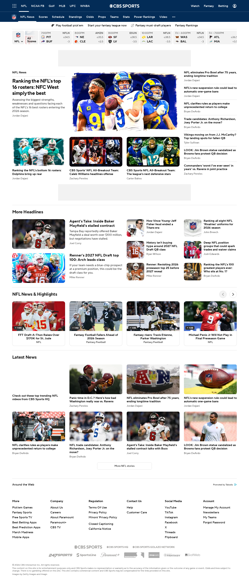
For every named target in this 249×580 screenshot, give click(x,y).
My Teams (209, 522)
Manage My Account (216, 512)
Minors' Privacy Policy (103, 522)
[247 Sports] (60, 559)
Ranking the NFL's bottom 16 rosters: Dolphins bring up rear (38, 158)
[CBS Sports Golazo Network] (154, 551)
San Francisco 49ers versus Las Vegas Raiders (122, 37)
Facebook (171, 527)
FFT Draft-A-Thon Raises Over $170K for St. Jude (38, 323)
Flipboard (171, 541)
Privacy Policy (98, 517)
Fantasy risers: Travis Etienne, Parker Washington (153, 323)
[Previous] (223, 294)
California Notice (100, 533)
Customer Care (137, 517)
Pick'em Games (22, 512)
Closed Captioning (101, 528)
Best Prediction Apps (26, 532)
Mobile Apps (20, 541)
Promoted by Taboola (223, 489)
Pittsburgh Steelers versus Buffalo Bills (55, 37)
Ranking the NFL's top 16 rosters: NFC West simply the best (96, 102)
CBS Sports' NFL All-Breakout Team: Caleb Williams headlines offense (95, 158)
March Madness (22, 536)
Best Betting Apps (24, 527)
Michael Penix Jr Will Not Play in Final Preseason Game (210, 323)
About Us (56, 512)
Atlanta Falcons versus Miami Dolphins (223, 37)
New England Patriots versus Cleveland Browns (89, 37)
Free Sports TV (22, 522)
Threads (170, 536)
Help (130, 512)
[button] (173, 17)
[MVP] (154, 558)
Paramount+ (58, 527)
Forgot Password (214, 527)
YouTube (170, 512)
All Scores (31, 37)
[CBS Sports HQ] (117, 551)
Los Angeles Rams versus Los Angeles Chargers (156, 37)
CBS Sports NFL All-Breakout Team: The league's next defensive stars (153, 158)
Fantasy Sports (22, 517)
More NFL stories (124, 470)
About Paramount (62, 522)
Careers (55, 517)
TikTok (169, 517)
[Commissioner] (134, 558)
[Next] (233, 294)
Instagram (171, 522)
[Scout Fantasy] (172, 559)
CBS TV (55, 532)
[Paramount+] (110, 558)
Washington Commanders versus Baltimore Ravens (189, 37)
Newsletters (211, 517)
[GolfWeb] (192, 559)
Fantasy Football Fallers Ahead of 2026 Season (95, 323)
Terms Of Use (98, 512)
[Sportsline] (86, 559)
